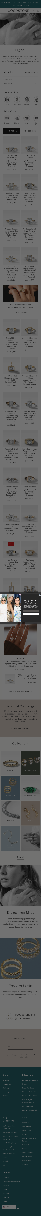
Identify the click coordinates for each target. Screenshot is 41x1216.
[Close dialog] (39, 595)
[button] (31, 614)
